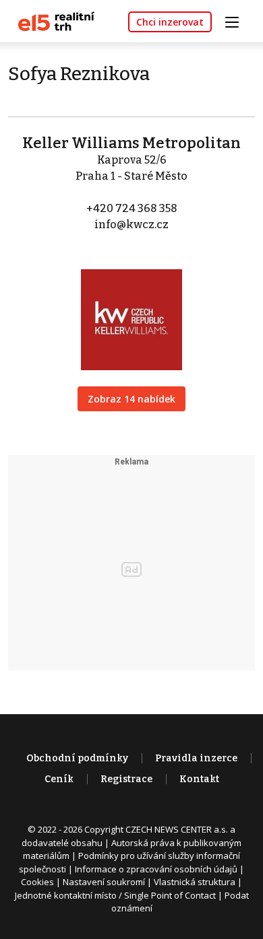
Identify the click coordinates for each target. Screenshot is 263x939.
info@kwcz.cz (131, 224)
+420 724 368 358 (131, 208)
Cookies (37, 882)
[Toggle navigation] (236, 20)
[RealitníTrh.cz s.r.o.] (51, 20)
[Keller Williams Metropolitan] (131, 310)
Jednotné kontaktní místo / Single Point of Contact (115, 895)
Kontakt (199, 779)
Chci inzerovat (170, 21)
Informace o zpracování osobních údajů (156, 869)
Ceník (59, 779)
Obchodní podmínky (77, 758)
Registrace (126, 779)
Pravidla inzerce (196, 758)
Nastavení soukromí (104, 882)
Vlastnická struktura (194, 882)
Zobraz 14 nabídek (131, 398)
